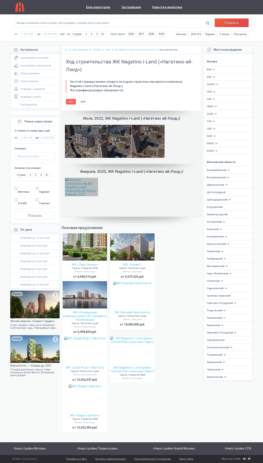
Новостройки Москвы (30, 448)
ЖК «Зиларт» (132, 264)
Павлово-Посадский (220, 303)
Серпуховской (216, 340)
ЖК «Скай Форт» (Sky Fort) (85, 367)
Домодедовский (217, 199)
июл (71, 101)
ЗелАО (211, 84)
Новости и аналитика (167, 7)
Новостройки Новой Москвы (174, 448)
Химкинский (214, 362)
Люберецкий (215, 258)
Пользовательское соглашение (152, 459)
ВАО (209, 69)
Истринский (214, 221)
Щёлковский (215, 376)
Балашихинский (217, 170)
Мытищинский (216, 266)
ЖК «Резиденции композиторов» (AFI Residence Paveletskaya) (85, 316)
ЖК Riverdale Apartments (132, 312)
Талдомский (215, 354)
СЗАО (210, 113)
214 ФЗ (22, 203)
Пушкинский (215, 317)
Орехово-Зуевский (218, 295)
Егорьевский (215, 207)
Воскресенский (217, 177)
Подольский (215, 310)
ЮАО (209, 136)
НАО (209, 91)
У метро (44, 203)
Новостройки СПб (238, 448)
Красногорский (217, 243)
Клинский (213, 229)
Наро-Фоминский (218, 273)
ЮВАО (210, 143)
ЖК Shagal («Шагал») (85, 415)
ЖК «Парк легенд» (85, 264)
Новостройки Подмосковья (97, 448)
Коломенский (215, 236)
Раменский (214, 325)
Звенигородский (217, 214)
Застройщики (131, 7)
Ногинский (213, 280)
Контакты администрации (110, 459)
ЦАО (209, 128)
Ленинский (214, 251)
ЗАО (209, 76)
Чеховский (214, 369)
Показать (231, 23)
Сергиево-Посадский (220, 332)
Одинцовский (215, 288)
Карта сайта (186, 459)
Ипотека (23, 191)
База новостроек (98, 7)
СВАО (210, 106)
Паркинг (44, 191)
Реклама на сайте (76, 459)
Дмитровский (216, 184)
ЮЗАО (210, 150)
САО (209, 99)
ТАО (209, 121)
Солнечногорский (218, 347)
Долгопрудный (216, 192)
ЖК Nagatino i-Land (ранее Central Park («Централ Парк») (132, 369)
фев (83, 101)
